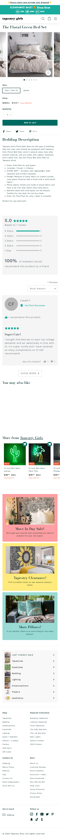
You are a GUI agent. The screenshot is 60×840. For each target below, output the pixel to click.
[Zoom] (48, 73)
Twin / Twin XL (11, 90)
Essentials (6, 729)
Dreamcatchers (8, 726)
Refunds (5, 771)
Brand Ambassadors (11, 782)
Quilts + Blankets (9, 737)
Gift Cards (6, 752)
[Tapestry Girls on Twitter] (47, 814)
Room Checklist (37, 771)
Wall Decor (7, 748)
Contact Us (7, 778)
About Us (34, 763)
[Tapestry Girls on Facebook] (36, 814)
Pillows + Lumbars (10, 741)
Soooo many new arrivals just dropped (29, 2)
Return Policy (8, 767)
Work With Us (8, 786)
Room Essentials (37, 778)
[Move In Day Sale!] (30, 511)
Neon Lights (35, 737)
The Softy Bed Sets (38, 729)
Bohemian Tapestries (39, 718)
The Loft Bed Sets (38, 733)
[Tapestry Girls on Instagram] (31, 814)
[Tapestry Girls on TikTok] (36, 819)
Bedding (5, 722)
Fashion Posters (37, 741)
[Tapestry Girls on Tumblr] (42, 819)
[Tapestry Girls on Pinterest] (52, 814)
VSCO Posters (36, 744)
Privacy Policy (36, 793)
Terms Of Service (37, 789)
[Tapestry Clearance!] (30, 560)
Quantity (6, 109)
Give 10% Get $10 (37, 782)
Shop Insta (34, 786)
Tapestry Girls (31, 437)
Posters (5, 744)
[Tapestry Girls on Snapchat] (31, 819)
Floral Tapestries (37, 726)
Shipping (6, 763)
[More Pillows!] (30, 609)
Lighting (6, 733)
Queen (26, 90)
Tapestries (6, 718)
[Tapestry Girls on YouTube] (42, 814)
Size (4, 85)
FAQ (4, 775)
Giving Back (35, 797)
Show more (28, 373)
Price (5, 98)
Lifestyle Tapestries (38, 722)
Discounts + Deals (38, 775)
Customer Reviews (38, 767)
